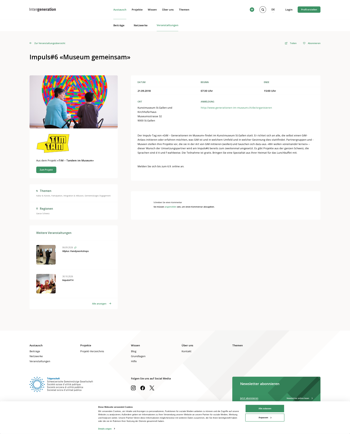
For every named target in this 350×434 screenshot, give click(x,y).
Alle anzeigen (99, 303)
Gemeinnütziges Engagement (98, 195)
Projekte (137, 9)
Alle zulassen (265, 408)
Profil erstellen (309, 9)
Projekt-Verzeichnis (92, 351)
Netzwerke (141, 25)
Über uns (168, 9)
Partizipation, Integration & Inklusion (67, 195)
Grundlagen (138, 356)
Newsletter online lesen (298, 398)
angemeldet (170, 206)
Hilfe (134, 361)
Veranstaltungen (167, 25)
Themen (184, 9)
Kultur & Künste (43, 195)
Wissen (152, 9)
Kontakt (186, 351)
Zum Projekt (46, 169)
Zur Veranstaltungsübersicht (49, 43)
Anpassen (263, 417)
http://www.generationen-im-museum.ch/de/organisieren (236, 107)
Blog (133, 351)
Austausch (119, 9)
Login (288, 9)
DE (273, 9)
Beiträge (118, 25)
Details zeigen (105, 428)
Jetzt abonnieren (249, 398)
